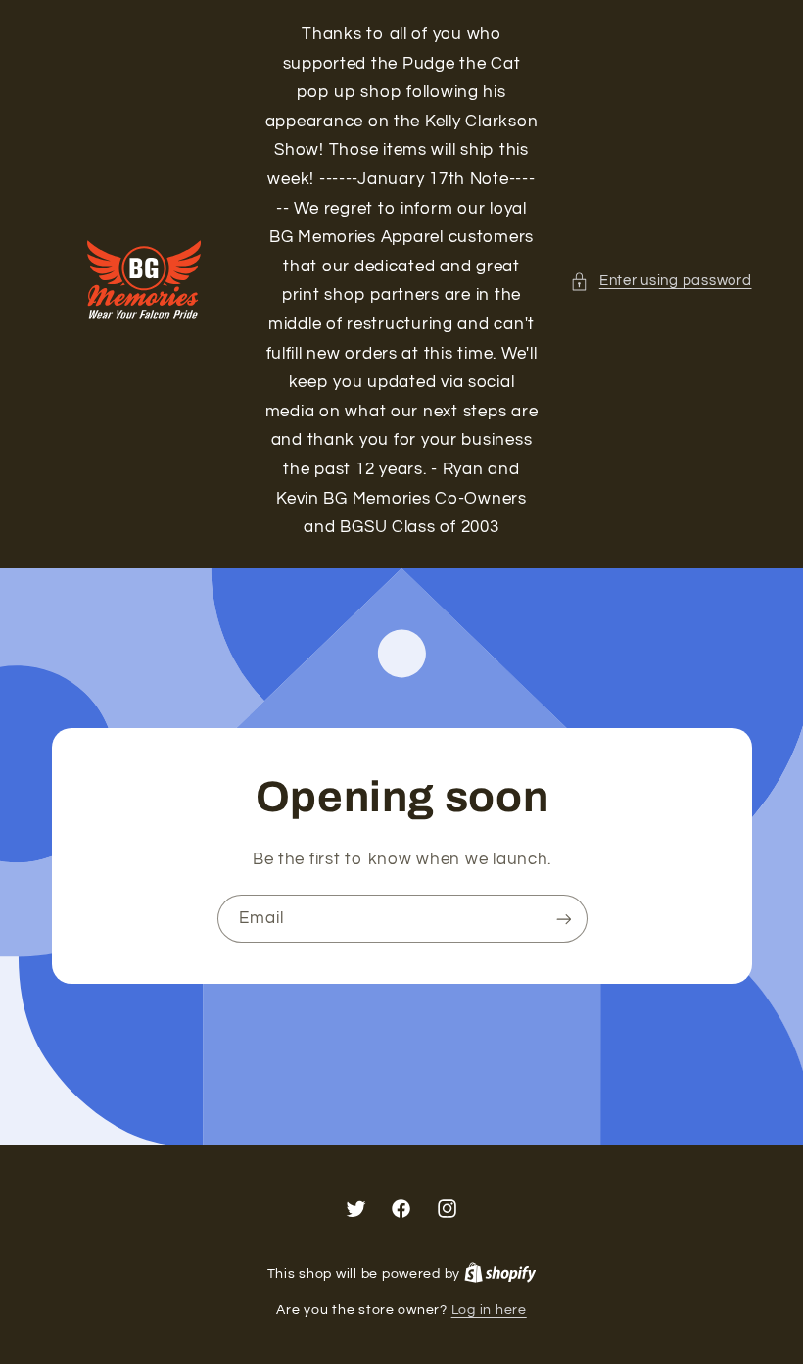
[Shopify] (500, 1274)
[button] (660, 281)
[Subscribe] (563, 919)
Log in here (489, 1310)
